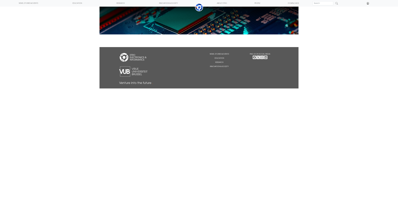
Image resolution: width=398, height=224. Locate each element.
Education (77, 3)
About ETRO (222, 3)
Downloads (293, 3)
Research (120, 3)
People (257, 3)
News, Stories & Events (28, 3)
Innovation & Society (168, 3)
